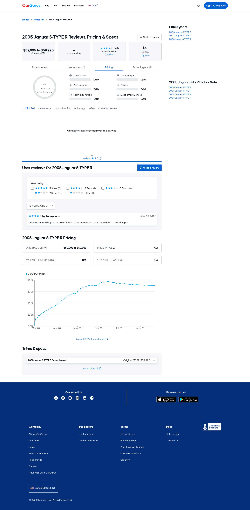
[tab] (29, 108)
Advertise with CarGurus (43, 472)
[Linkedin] (84, 399)
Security (125, 459)
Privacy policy (128, 440)
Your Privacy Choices (132, 446)
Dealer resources (88, 440)
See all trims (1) (90, 368)
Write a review (151, 36)
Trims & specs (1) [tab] (142, 67)
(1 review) (109, 54)
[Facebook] (56, 399)
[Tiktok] (92, 399)
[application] (92, 301)
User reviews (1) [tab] (76, 67)
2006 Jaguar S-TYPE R (180, 32)
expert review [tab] (39, 67)
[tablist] (92, 67)
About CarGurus (38, 434)
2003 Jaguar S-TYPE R (180, 39)
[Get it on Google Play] (188, 400)
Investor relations (39, 453)
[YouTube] (70, 399)
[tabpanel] (92, 129)
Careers (33, 466)
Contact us (172, 440)
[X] (63, 399)
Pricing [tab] (109, 67)
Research (39, 19)
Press (32, 446)
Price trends (35, 459)
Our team (34, 440)
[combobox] (43, 488)
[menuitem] (47, 5)
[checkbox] (32, 188)
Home (25, 19)
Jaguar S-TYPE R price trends (90, 339)
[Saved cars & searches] (199, 5)
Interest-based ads (130, 453)
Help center (172, 434)
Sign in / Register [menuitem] (216, 5)
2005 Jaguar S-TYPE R (180, 90)
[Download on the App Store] (166, 400)
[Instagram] (77, 399)
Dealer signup (87, 434)
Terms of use (127, 434)
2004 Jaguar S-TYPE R (180, 35)
